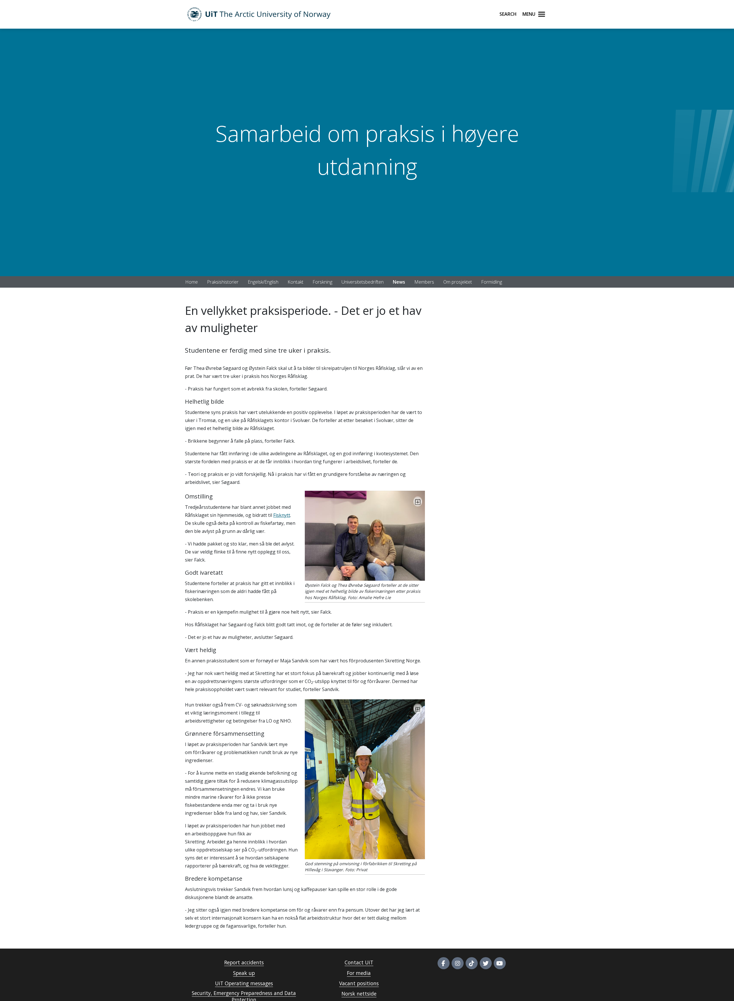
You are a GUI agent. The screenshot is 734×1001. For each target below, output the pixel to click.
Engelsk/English (263, 282)
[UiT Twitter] (486, 963)
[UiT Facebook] (444, 963)
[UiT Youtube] (500, 963)
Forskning (322, 282)
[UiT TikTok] (472, 963)
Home (191, 282)
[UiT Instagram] (458, 963)
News (399, 282)
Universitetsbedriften (362, 282)
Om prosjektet (457, 282)
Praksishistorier (223, 282)
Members (424, 282)
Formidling (491, 282)
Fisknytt (281, 515)
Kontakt (295, 282)
